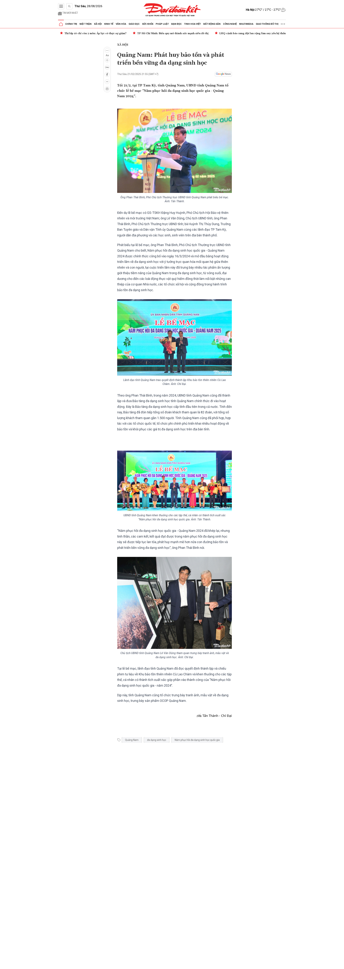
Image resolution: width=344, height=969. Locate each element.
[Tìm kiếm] (69, 6)
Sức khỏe (147, 24)
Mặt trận (86, 24)
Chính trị (71, 24)
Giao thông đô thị (267, 24)
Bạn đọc (176, 24)
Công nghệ (230, 24)
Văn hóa (121, 24)
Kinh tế (108, 24)
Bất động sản (212, 24)
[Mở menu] (61, 6)
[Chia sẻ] (341, 964)
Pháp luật (162, 24)
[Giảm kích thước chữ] (107, 50)
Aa (107, 55)
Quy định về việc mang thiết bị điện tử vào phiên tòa (283, 33)
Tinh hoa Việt (192, 24)
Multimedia (246, 24)
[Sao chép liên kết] (107, 82)
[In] (107, 88)
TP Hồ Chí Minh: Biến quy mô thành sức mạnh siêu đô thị (100, 33)
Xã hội (98, 24)
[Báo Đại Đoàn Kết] (172, 10)
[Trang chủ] (61, 24)
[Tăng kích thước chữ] (107, 60)
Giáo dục (134, 24)
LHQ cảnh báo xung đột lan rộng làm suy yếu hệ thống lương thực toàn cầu (193, 33)
